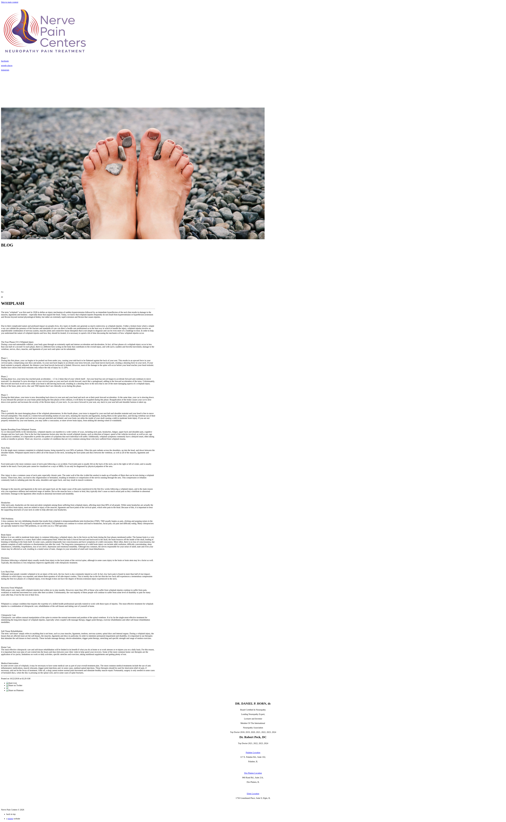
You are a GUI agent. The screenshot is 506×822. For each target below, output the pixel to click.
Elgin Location (253, 794)
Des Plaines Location (253, 773)
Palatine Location (253, 752)
